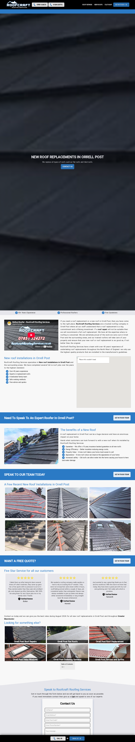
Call (73, 697)
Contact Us (68, 167)
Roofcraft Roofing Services (88, 324)
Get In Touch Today (122, 418)
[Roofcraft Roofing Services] (18, 4)
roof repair (102, 329)
